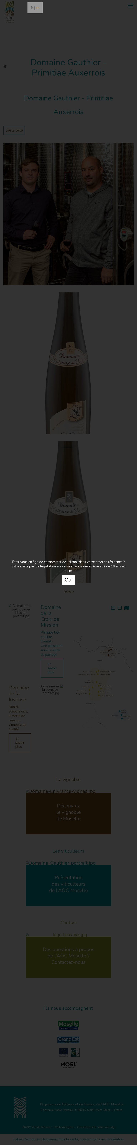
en (37, 8)
